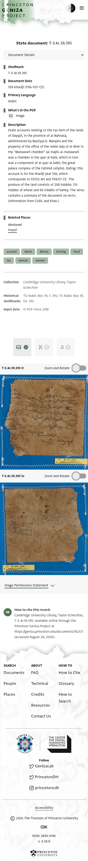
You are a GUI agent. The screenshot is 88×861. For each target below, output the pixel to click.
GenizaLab (44, 766)
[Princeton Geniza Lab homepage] (28, 743)
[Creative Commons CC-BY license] (44, 828)
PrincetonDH (46, 777)
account (12, 252)
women (40, 260)
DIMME (44, 252)
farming (61, 252)
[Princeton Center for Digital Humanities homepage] (59, 744)
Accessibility (44, 808)
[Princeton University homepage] (44, 853)
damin (28, 252)
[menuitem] (14, 672)
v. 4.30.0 (44, 841)
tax (9, 260)
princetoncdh (47, 787)
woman (23, 260)
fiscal (77, 252)
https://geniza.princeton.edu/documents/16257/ (48, 631)
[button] (18, 12)
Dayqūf (12, 230)
